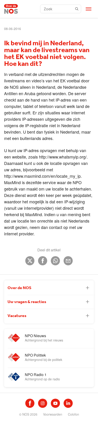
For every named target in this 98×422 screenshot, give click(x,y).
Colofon (73, 414)
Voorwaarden (52, 414)
